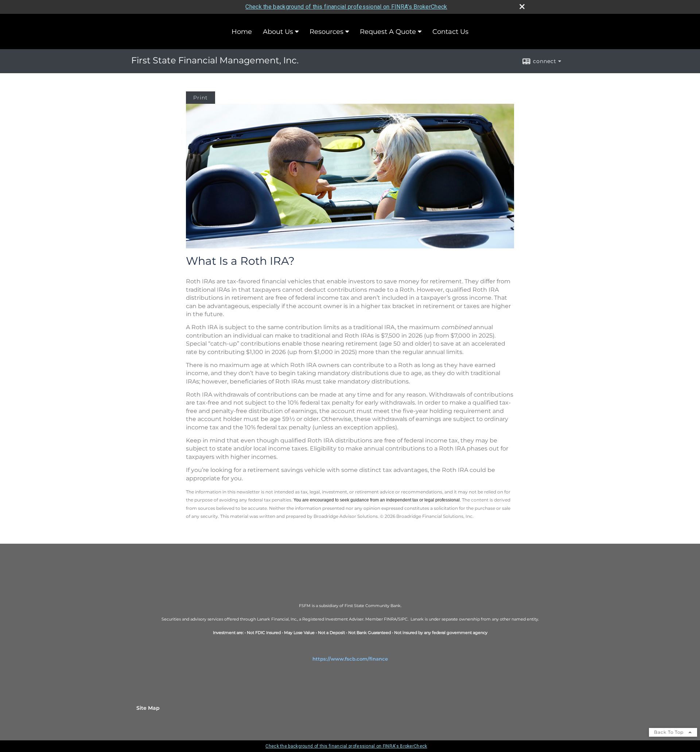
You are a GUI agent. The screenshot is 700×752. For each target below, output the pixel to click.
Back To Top (669, 732)
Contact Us (450, 32)
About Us (278, 32)
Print (200, 97)
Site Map (148, 708)
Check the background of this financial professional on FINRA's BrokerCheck (346, 6)
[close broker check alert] (522, 6)
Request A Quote (388, 32)
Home (242, 32)
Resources (326, 32)
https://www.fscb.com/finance (350, 659)
